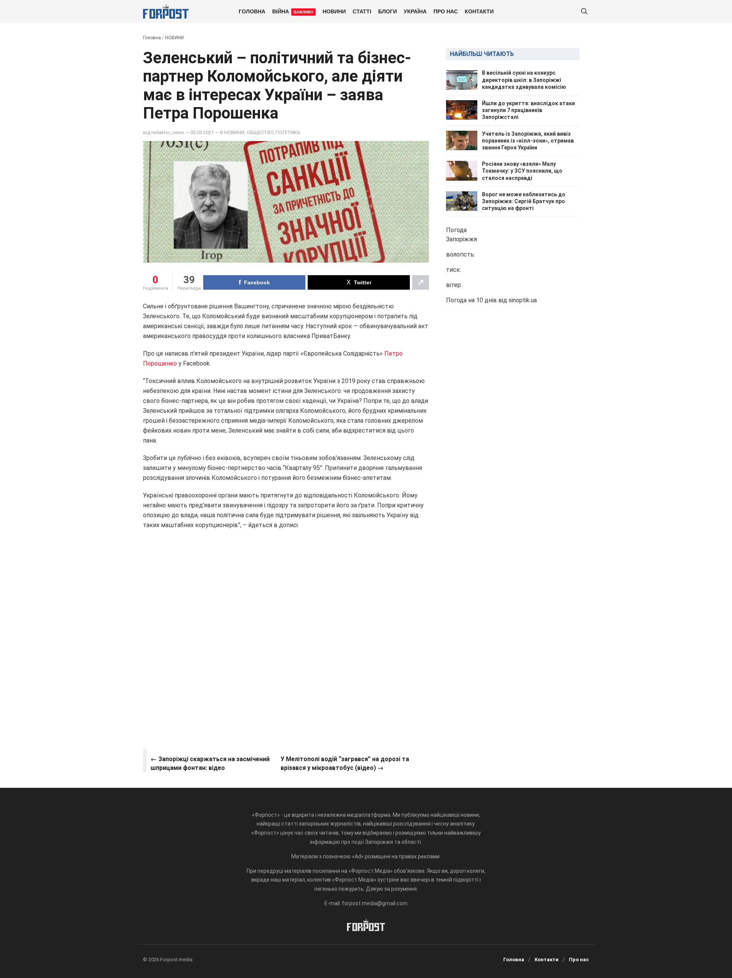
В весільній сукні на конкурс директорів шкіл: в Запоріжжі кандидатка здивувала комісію (524, 80)
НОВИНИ (334, 11)
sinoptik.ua (523, 300)
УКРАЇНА (415, 11)
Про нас (445, 11)
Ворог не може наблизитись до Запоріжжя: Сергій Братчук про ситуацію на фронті (523, 201)
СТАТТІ (362, 11)
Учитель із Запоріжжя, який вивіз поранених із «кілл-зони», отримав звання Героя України (528, 140)
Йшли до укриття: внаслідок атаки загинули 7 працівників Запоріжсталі (528, 110)
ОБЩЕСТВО (260, 132)
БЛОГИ (387, 11)
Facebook (257, 282)
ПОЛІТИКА (288, 132)
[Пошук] (584, 11)
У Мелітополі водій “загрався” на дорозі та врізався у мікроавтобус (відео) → (345, 763)
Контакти (479, 11)
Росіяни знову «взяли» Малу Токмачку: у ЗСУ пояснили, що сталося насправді (522, 171)
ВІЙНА (292, 11)
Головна (252, 11)
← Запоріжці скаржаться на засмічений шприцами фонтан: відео (210, 763)
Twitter (362, 282)
